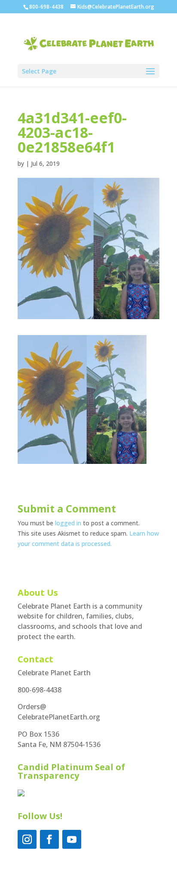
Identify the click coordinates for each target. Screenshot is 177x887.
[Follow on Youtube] (71, 839)
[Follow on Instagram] (27, 839)
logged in (68, 523)
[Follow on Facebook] (49, 839)
